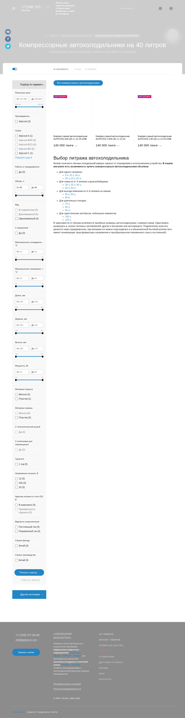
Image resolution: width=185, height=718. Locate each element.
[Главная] (46, 36)
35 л (73, 185)
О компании (106, 657)
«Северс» (77, 656)
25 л (78, 178)
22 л (73, 178)
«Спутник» (76, 665)
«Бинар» (57, 656)
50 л (67, 194)
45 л (73, 188)
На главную (106, 634)
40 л (67, 188)
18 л (77, 175)
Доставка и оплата (111, 662)
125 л (68, 220)
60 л (67, 197)
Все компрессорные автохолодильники (78, 83)
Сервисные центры (111, 645)
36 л (78, 185)
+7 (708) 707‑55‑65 (35, 7)
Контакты (105, 679)
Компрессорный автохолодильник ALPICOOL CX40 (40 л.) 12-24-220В (113, 137)
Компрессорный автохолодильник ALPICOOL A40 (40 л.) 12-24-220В (70, 137)
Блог (102, 673)
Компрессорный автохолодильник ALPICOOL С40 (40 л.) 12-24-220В (155, 137)
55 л (73, 194)
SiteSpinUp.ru (18, 712)
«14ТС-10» (67, 656)
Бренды (103, 668)
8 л (66, 175)
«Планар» (65, 665)
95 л (67, 210)
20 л (67, 178)
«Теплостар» (75, 653)
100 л (68, 216)
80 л (67, 207)
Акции (103, 651)
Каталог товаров (109, 640)
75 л (67, 204)
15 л (71, 175)
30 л (67, 185)
